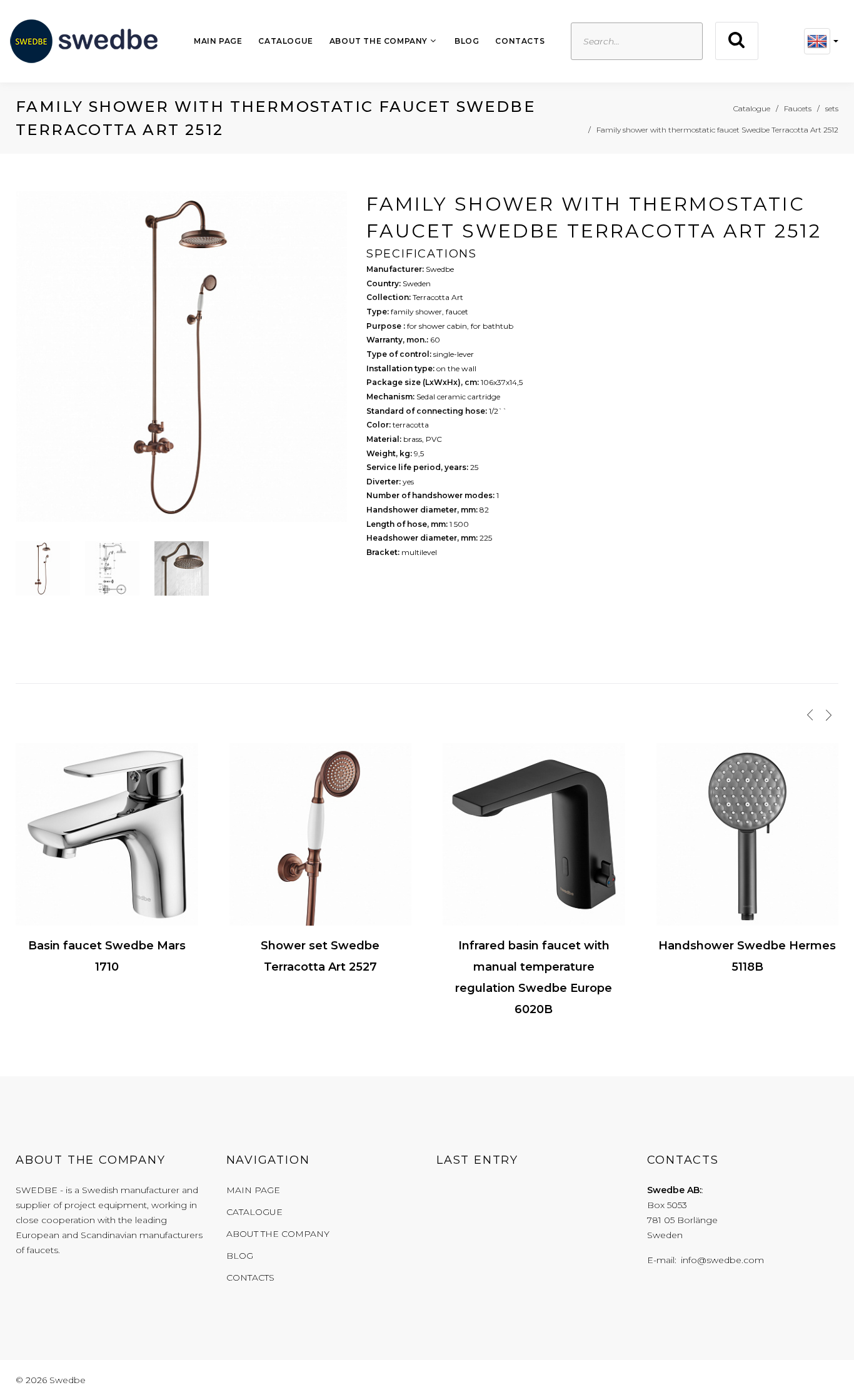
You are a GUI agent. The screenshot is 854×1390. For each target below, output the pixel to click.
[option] (182, 360)
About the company (378, 41)
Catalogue (285, 41)
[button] (821, 41)
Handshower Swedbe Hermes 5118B (747, 956)
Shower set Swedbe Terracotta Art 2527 (320, 956)
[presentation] (810, 715)
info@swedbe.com (722, 1260)
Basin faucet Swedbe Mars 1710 (107, 956)
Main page (218, 41)
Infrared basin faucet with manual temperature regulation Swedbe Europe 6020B (533, 977)
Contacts (520, 41)
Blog (467, 41)
